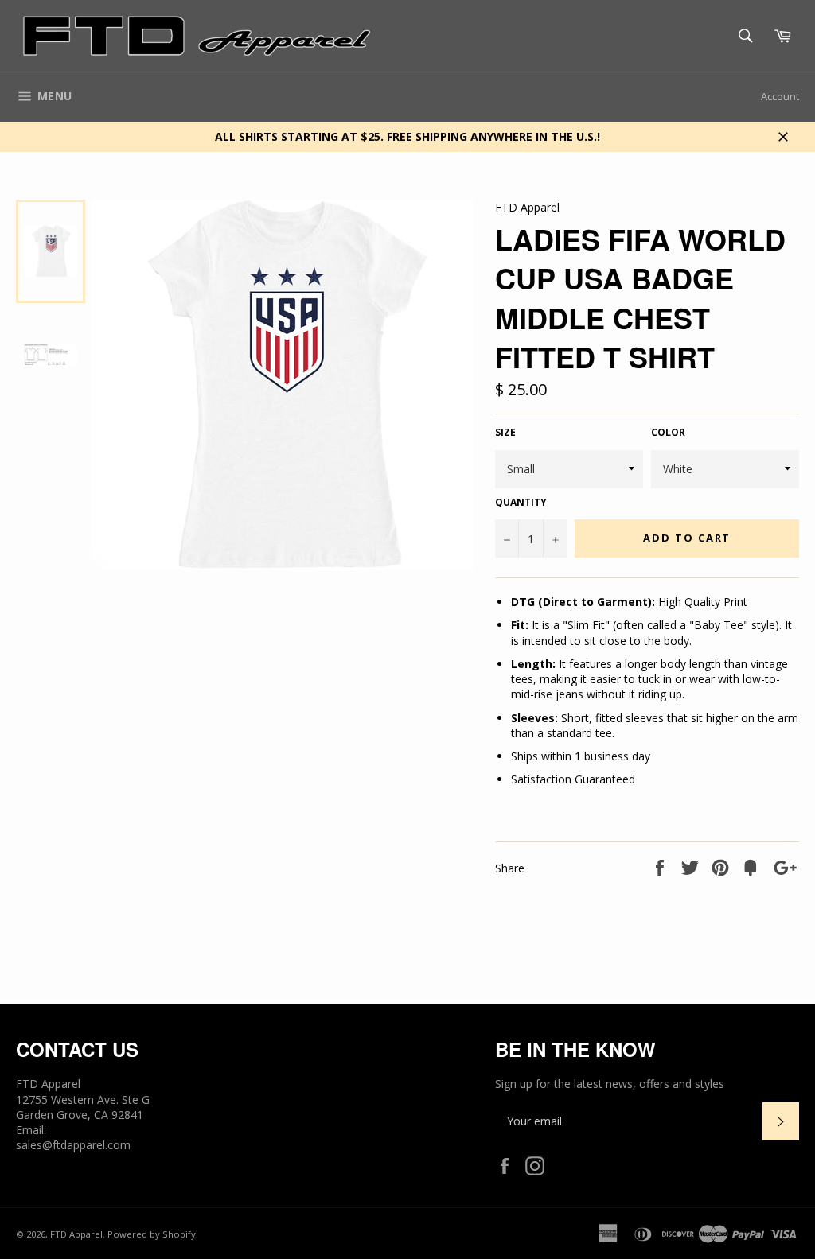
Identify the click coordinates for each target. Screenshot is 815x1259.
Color (668, 432)
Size (505, 432)
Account (780, 96)
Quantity (521, 502)
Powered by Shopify (151, 1234)
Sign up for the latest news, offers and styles (609, 1083)
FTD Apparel (76, 1234)
